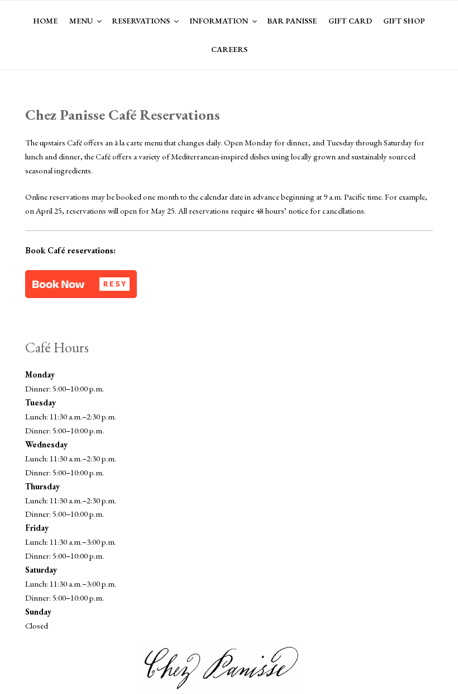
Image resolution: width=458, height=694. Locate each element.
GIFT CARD (350, 21)
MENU (81, 21)
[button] (81, 284)
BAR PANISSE (292, 21)
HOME (45, 21)
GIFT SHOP (404, 21)
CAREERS (229, 49)
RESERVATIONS (141, 21)
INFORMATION (218, 21)
